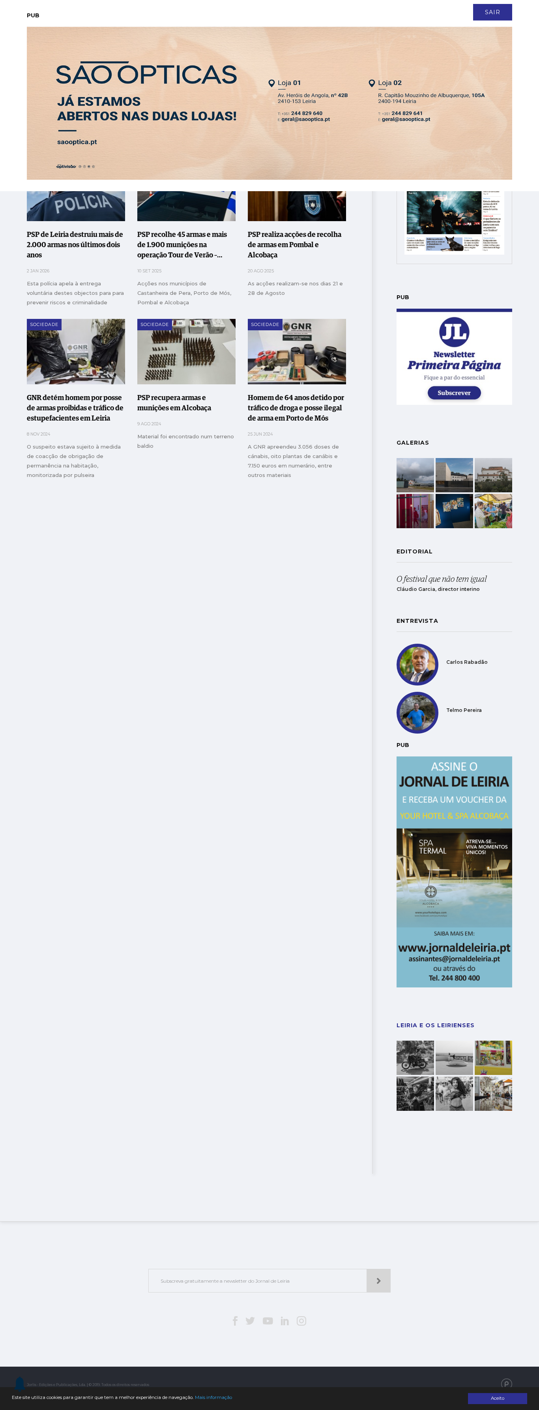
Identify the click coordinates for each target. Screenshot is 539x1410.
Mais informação (213, 1397)
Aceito (497, 1398)
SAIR (492, 12)
